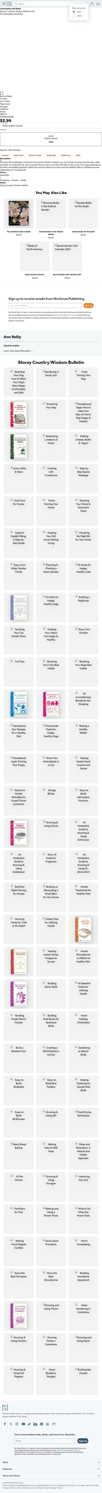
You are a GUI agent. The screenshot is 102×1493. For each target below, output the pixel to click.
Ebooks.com (66, 155)
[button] (51, 93)
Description (5, 158)
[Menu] (4, 3)
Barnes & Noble (35, 155)
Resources (7, 1468)
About (5, 1462)
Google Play (51, 155)
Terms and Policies (11, 1475)
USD (79, 11)
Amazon (5, 155)
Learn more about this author (17, 350)
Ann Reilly (12, 336)
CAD (79, 15)
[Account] (92, 4)
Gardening (4, 180)
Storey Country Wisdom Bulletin (14, 185)
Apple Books (19, 155)
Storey (3, 111)
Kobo (78, 155)
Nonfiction (4, 175)
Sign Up (88, 305)
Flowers (15, 180)
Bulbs (23, 180)
